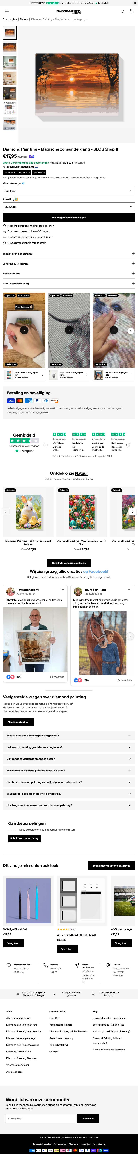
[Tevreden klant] (35, 639)
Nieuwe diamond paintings (20, 1038)
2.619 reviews (32, 445)
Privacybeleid (60, 1144)
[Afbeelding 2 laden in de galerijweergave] (10, 48)
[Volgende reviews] (128, 445)
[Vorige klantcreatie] (8, 636)
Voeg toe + (13, 943)
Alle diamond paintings (18, 1018)
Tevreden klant (28, 589)
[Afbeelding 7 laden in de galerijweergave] (10, 123)
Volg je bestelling (58, 1044)
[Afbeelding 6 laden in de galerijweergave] (10, 108)
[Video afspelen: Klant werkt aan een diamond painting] (24, 330)
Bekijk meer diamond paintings (111, 865)
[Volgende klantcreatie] (130, 636)
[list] (69, 337)
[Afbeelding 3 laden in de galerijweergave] (10, 63)
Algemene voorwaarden (79, 1144)
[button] (7, 11)
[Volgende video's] (130, 331)
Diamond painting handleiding (109, 1018)
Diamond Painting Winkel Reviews (68, 1031)
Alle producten (14, 1071)
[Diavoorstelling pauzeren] (135, 3)
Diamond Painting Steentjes (21, 1058)
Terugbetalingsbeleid (42, 1144)
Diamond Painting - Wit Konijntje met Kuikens (28, 542)
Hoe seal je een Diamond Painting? (111, 1031)
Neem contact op (18, 722)
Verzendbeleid (99, 1144)
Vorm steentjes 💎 (14, 183)
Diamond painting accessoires (22, 1044)
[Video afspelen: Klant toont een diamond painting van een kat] (69, 330)
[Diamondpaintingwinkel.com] (69, 11)
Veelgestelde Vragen (60, 1024)
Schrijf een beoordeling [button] (24, 838)
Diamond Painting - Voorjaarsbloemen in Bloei (81, 542)
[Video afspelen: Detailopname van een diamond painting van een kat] (113, 330)
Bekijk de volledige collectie (69, 562)
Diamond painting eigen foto (22, 1024)
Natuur (24, 19)
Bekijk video (11, 364)
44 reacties (56, 676)
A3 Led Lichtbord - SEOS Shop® (76, 935)
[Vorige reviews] (45, 445)
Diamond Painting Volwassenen (23, 1031)
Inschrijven (88, 1118)
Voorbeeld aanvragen (18, 1064)
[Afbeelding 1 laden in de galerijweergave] (10, 33)
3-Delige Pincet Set (15, 929)
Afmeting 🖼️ (10, 199)
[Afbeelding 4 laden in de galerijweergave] (10, 78)
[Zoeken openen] (123, 11)
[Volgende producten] (132, 511)
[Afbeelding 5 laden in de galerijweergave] (10, 93)
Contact (53, 1051)
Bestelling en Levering (61, 1038)
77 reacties (124, 680)
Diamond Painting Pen (18, 1051)
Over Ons (54, 1018)
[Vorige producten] (5, 511)
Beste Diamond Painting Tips (108, 1024)
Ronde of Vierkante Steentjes (109, 1049)
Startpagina (10, 19)
